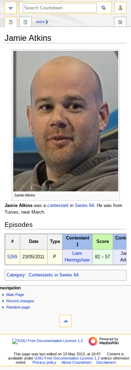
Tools (120, 22)
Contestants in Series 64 (54, 275)
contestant (57, 205)
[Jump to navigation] (11, 8)
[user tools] (120, 8)
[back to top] (65, 321)
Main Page (15, 295)
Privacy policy (44, 362)
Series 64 (84, 205)
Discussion (25, 22)
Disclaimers (106, 362)
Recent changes (20, 301)
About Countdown (76, 362)
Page (11, 22)
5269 (12, 256)
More (40, 22)
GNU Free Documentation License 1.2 (67, 358)
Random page (18, 307)
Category (16, 275)
